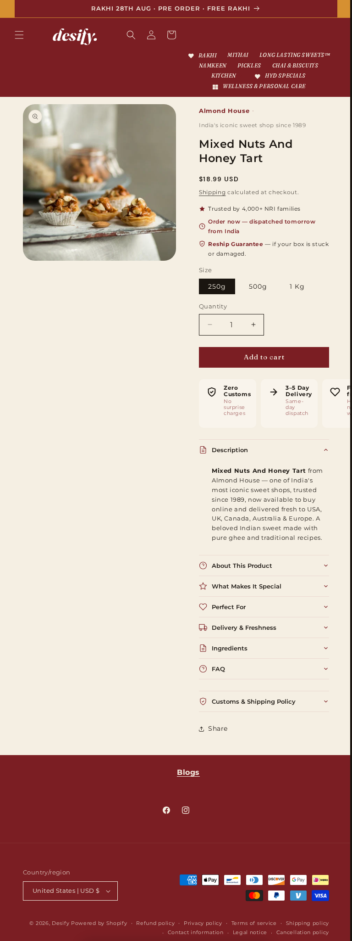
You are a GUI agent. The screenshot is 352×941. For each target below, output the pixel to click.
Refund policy (201, 933)
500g (254, 296)
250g (214, 296)
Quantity (210, 316)
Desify (106, 933)
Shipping (209, 201)
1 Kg (294, 296)
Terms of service (299, 933)
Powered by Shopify (144, 933)
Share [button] (215, 738)
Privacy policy (248, 933)
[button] (19, 35)
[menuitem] (239, 55)
